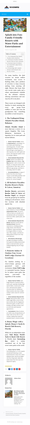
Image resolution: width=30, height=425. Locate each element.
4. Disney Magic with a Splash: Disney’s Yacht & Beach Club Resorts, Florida (14, 69)
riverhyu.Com (13, 422)
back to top (19, 422)
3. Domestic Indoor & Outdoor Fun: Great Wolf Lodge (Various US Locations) (14, 64)
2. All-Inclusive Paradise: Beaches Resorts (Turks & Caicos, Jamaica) (15, 60)
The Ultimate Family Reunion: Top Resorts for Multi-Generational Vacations (19, 392)
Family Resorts (8, 366)
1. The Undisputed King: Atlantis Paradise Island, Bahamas (14, 57)
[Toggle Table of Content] (21, 54)
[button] (15, 1)
